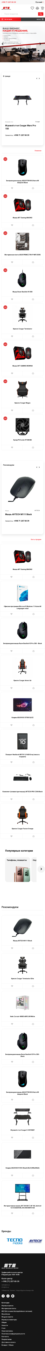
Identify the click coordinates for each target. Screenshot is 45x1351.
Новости (5, 1325)
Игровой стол (9, 122)
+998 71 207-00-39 (9, 2)
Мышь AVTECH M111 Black (18, 514)
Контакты (5, 1336)
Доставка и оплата (8, 1342)
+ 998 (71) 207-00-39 (10, 1281)
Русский (39, 2)
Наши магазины (7, 1331)
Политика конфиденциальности (13, 1334)
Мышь (7, 510)
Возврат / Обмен (8, 1345)
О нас (3, 1328)
